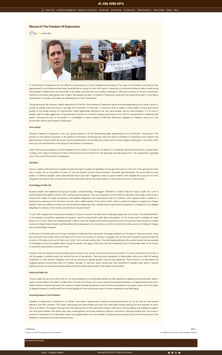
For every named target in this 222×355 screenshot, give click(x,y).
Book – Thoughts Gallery (52, 352)
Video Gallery (159, 10)
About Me (50, 10)
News (176, 10)
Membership (116, 10)
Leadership (104, 10)
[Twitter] (172, 353)
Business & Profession (87, 10)
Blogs (169, 10)
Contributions (129, 10)
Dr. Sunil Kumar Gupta (111, 3)
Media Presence (144, 10)
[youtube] (179, 353)
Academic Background (66, 10)
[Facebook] (169, 353)
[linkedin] (176, 353)
